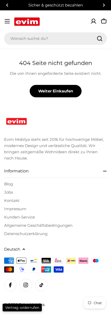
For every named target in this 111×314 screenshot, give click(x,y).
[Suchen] (100, 38)
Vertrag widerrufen (22, 307)
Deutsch (12, 249)
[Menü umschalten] (7, 21)
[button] (7, 5)
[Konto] (93, 21)
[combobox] (55, 38)
